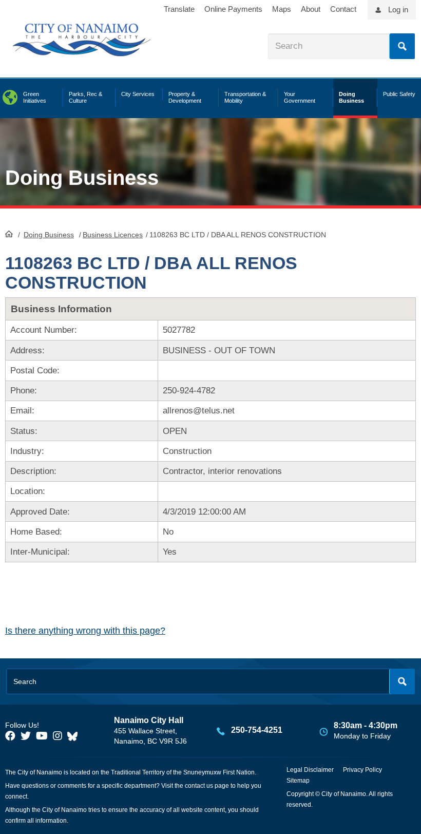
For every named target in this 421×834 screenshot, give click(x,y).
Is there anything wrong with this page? (85, 631)
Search (402, 46)
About (310, 9)
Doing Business (49, 235)
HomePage (9, 233)
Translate (179, 9)
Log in (398, 9)
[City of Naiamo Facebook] (10, 736)
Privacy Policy (362, 769)
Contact (343, 9)
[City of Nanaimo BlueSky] (75, 736)
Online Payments (233, 9)
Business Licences (113, 235)
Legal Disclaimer (310, 769)
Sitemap (298, 780)
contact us (199, 785)
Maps (281, 9)
